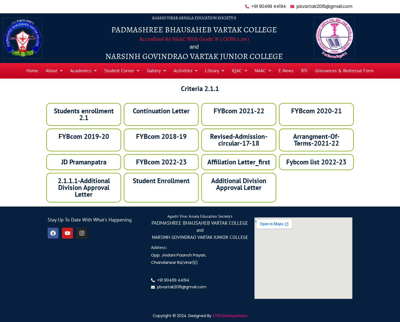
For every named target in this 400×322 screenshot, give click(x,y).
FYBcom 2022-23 (161, 162)
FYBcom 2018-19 (161, 136)
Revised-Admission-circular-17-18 (238, 140)
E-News (286, 71)
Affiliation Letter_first (238, 162)
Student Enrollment (161, 180)
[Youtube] (67, 233)
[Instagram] (81, 233)
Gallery (154, 71)
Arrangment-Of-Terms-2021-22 (316, 140)
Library (212, 71)
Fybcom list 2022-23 (316, 162)
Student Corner (119, 71)
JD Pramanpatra (83, 162)
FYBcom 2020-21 (316, 111)
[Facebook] (53, 233)
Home (32, 71)
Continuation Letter (161, 111)
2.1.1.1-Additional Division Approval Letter (84, 187)
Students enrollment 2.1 (84, 114)
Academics (80, 71)
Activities (183, 71)
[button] (54, 71)
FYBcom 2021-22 (239, 111)
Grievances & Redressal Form (344, 71)
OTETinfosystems (230, 315)
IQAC (237, 71)
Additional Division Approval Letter (238, 184)
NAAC (260, 71)
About (51, 71)
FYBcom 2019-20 (84, 136)
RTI (304, 71)
